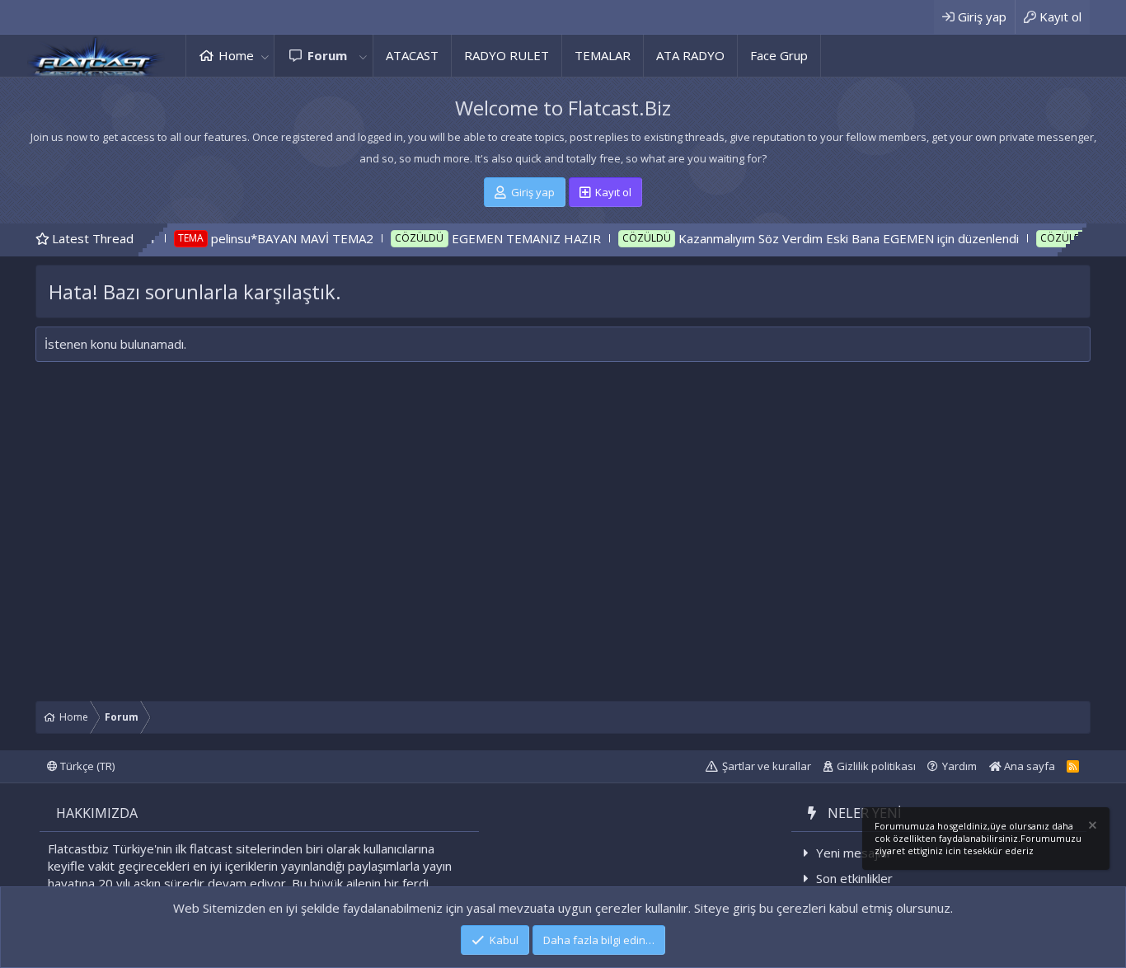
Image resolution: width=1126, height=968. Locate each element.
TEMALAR (603, 55)
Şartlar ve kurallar (766, 766)
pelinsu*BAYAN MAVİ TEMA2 (262, 238)
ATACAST (412, 55)
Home (236, 55)
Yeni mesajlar (854, 852)
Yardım (959, 766)
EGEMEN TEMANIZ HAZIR (496, 238)
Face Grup (779, 55)
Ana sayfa (1028, 766)
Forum (327, 55)
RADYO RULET (506, 55)
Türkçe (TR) (86, 766)
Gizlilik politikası (876, 766)
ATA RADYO (690, 55)
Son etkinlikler (854, 878)
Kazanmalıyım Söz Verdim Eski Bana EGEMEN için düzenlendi (819, 238)
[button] (265, 56)
